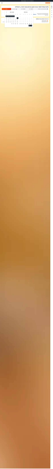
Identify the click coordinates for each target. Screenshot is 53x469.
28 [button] (15, 23)
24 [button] (29, 23)
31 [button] (29, 25)
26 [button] (25, 23)
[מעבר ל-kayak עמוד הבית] (47, 2)
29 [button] (13, 23)
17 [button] (29, 21)
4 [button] (27, 18)
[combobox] (40, 9)
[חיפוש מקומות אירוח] (52, 7)
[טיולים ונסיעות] (52, 14)
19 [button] (25, 21)
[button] (1, 1)
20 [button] (23, 21)
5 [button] (6, 16)
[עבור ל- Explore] (52, 11)
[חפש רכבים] (52, 8)
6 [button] (17, 18)
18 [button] (27, 21)
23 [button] (31, 23)
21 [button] (15, 21)
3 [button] (29, 18)
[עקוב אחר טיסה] (52, 12)
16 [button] (31, 21)
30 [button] (31, 25)
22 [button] (13, 21)
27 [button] (17, 23)
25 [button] (27, 23)
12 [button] (6, 18)
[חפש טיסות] (52, 5)
